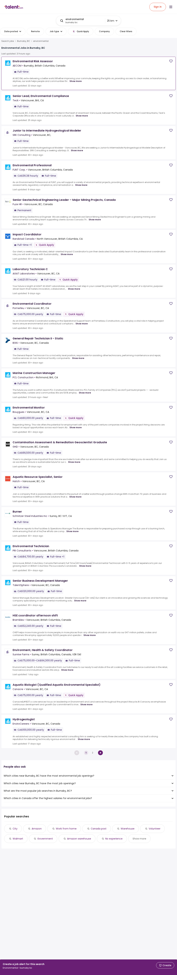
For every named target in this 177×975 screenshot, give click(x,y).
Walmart (18, 838)
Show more (75, 81)
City (15, 828)
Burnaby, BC (23, 41)
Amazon (37, 828)
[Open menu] (171, 7)
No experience (114, 838)
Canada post (98, 828)
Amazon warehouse (79, 838)
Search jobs (7, 41)
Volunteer (154, 828)
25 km (110, 20)
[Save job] (171, 61)
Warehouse (127, 828)
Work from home (66, 828)
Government (45, 838)
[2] (100, 752)
